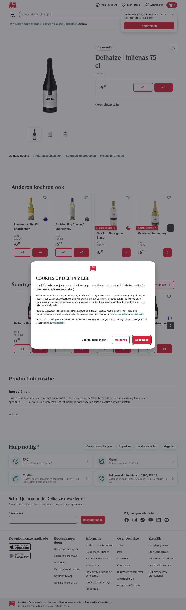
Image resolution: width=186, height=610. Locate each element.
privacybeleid (121, 314)
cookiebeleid (137, 314)
